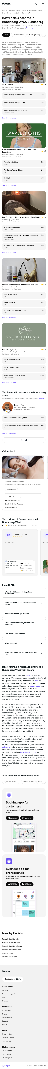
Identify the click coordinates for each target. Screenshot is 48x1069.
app (36, 681)
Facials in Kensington (9, 957)
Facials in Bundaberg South (11, 939)
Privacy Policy (7, 1034)
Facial (24, 10)
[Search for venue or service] (36, 3)
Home (4, 10)
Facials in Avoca (7, 953)
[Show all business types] (44, 782)
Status (4, 1024)
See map (29, 28)
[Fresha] (6, 3)
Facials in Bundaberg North (11, 950)
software (6, 747)
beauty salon (35, 686)
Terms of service (8, 1037)
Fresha (28, 675)
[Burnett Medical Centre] (23, 483)
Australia (32, 10)
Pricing (4, 1014)
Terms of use (6, 1041)
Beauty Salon (14, 10)
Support (5, 1021)
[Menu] (43, 4)
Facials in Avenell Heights (11, 942)
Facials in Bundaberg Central (12, 946)
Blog (3, 997)
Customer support (8, 994)
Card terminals (7, 1017)
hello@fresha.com (28, 752)
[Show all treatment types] (44, 35)
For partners (6, 1010)
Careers (5, 990)
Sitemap (5, 1001)
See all (24, 440)
